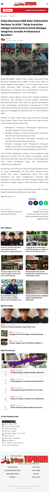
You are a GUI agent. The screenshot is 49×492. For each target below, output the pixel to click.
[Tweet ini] (35, 203)
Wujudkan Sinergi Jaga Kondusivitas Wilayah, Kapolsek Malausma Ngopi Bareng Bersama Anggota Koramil (37, 214)
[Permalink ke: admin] (3, 39)
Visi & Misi (36, 467)
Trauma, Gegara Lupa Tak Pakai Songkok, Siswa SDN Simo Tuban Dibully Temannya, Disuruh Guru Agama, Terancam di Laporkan (11, 274)
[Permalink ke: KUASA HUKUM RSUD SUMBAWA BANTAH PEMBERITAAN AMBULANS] (37, 286)
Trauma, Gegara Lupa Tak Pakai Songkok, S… (26, 343)
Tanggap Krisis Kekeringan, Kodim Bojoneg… (26, 334)
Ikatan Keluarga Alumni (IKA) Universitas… (27, 407)
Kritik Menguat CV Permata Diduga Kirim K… (28, 381)
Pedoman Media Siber (12, 470)
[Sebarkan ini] (30, 203)
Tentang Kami (12, 467)
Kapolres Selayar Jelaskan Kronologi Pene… (28, 399)
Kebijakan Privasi (12, 474)
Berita (3, 325)
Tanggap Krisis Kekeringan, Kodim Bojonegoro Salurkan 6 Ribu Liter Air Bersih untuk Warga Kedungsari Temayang (37, 249)
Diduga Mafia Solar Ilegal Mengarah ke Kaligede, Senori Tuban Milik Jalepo (37, 274)
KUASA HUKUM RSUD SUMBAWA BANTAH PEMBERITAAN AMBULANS (37, 298)
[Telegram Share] (41, 203)
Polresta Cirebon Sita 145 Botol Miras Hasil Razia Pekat (11, 211)
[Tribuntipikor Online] (25, 4)
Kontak (36, 474)
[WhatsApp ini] (46, 203)
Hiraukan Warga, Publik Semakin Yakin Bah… (28, 373)
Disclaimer (36, 470)
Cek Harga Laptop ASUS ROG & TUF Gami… (27, 390)
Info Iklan (36, 477)
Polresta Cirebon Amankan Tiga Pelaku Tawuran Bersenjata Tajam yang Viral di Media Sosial (11, 249)
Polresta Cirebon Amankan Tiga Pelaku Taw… (18, 327)
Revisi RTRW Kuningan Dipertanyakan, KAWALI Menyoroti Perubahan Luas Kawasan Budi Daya (11, 298)
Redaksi (12, 477)
